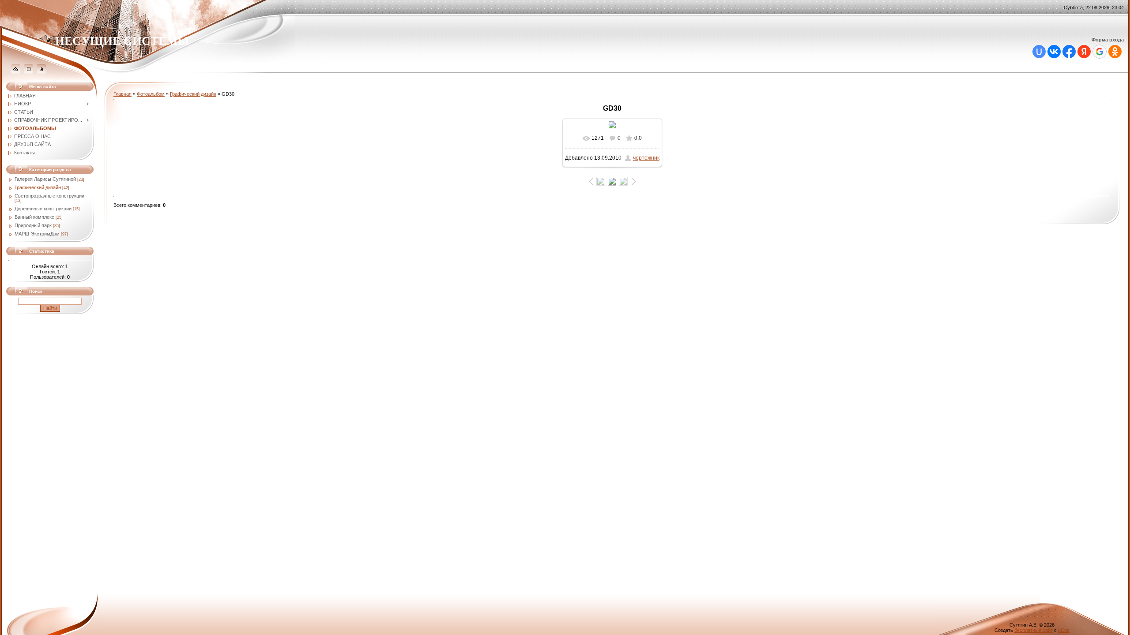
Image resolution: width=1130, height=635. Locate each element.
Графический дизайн (38, 187)
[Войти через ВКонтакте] (1054, 51)
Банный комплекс (34, 217)
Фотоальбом (151, 94)
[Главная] (15, 72)
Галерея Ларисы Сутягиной (45, 179)
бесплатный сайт (1033, 630)
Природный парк (33, 225)
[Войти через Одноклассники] (1115, 51)
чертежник (646, 158)
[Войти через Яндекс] (1084, 51)
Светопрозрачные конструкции (49, 195)
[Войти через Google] (1099, 52)
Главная (122, 94)
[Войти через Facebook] (1069, 51)
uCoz (1064, 630)
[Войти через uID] (1039, 51)
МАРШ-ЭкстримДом (37, 233)
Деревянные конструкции (43, 208)
